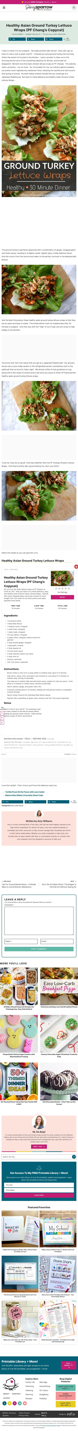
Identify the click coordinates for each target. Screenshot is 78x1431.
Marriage (43, 1382)
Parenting (29, 1386)
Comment (9, 905)
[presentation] (19, 986)
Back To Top (44, 1414)
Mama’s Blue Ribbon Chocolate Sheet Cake (24, 795)
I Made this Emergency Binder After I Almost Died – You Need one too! (20, 1250)
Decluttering (45, 1386)
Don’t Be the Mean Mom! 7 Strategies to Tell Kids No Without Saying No (59, 884)
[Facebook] (4, 1403)
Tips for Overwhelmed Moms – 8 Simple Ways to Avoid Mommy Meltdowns (19, 884)
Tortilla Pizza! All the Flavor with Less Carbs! (24, 792)
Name (8, 941)
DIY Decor (44, 1390)
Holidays (43, 1398)
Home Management (65, 1395)
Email (44, 941)
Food (12, 805)
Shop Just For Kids (65, 1388)
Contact (16, 1394)
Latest (6, 1398)
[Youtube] (25, 1403)
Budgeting (44, 1394)
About (6, 1394)
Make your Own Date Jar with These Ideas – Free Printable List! (20, 1340)
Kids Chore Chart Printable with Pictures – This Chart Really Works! (58, 1295)
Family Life (30, 1382)
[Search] (74, 1157)
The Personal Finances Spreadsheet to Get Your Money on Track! (20, 1295)
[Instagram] (10, 1403)
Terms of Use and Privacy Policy (51, 1425)
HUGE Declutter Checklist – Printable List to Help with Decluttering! (58, 1340)
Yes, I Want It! (68, 1364)
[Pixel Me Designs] (70, 1414)
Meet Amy (38, 1146)
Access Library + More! (40, 2)
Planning (29, 1394)
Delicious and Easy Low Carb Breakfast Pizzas (59, 1007)
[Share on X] (2, 722)
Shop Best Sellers (65, 1404)
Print (62, 597)
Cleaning (29, 1390)
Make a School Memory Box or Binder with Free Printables (58, 1250)
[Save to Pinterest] (2, 718)
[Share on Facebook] (2, 713)
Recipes (28, 1398)
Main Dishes (19, 805)
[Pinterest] (15, 1403)
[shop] (20, 1403)
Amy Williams (18, 34)
